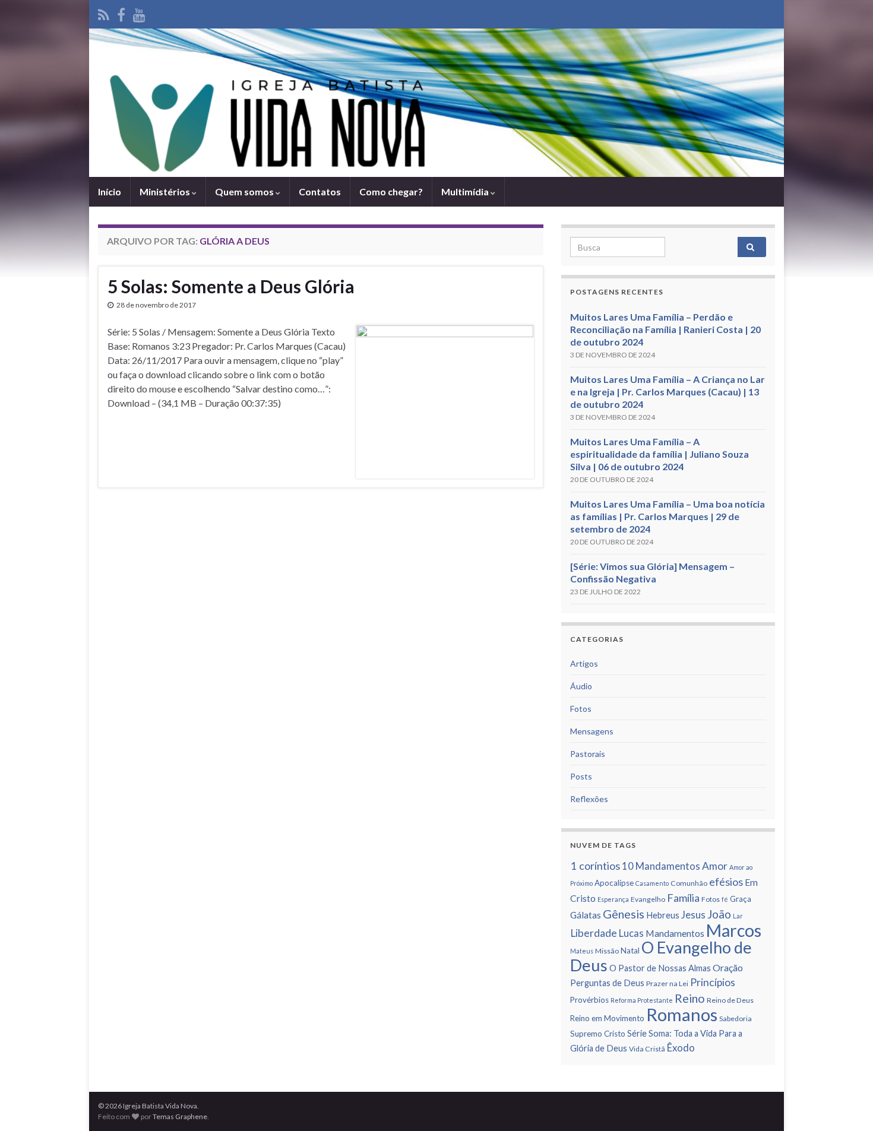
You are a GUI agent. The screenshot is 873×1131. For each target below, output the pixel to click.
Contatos (320, 191)
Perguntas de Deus (607, 983)
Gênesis (623, 914)
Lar (738, 916)
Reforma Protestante (642, 1000)
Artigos (584, 663)
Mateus (581, 951)
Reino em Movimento (607, 1018)
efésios (726, 881)
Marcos (733, 930)
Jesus (693, 915)
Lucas (631, 933)
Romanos (681, 1014)
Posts (581, 776)
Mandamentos (675, 933)
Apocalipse (614, 883)
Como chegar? (391, 191)
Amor (715, 866)
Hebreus (662, 915)
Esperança (613, 899)
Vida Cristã (647, 1048)
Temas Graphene (180, 1116)
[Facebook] (121, 12)
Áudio (581, 686)
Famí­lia (683, 897)
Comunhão (688, 883)
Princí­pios (712, 982)
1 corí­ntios (595, 865)
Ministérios (166, 191)
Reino (690, 998)
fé (725, 899)
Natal (630, 950)
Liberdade (593, 933)
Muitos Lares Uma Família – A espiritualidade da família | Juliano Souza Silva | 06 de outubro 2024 (659, 454)
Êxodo (681, 1048)
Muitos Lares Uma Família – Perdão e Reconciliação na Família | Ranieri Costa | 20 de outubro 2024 (665, 329)
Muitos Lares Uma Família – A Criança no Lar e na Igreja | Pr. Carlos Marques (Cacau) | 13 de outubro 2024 (667, 391)
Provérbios (589, 1000)
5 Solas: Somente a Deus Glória (231, 286)
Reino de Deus (730, 1000)
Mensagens (591, 731)
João (719, 914)
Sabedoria (735, 1018)
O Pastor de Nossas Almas (660, 968)
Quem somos (245, 191)
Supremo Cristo (597, 1033)
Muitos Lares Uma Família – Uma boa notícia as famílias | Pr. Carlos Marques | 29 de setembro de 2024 (667, 516)
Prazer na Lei (667, 983)
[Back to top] (846, 1104)
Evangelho (648, 899)
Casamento (652, 883)
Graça (740, 899)
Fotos (581, 709)
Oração (728, 967)
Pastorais (587, 754)
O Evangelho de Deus (661, 956)
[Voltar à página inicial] (436, 102)
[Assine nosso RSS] (103, 12)
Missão (607, 950)
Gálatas (585, 915)
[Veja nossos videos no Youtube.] (139, 12)
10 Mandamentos (661, 866)
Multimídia (466, 191)
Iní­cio (109, 191)
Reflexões (589, 799)
